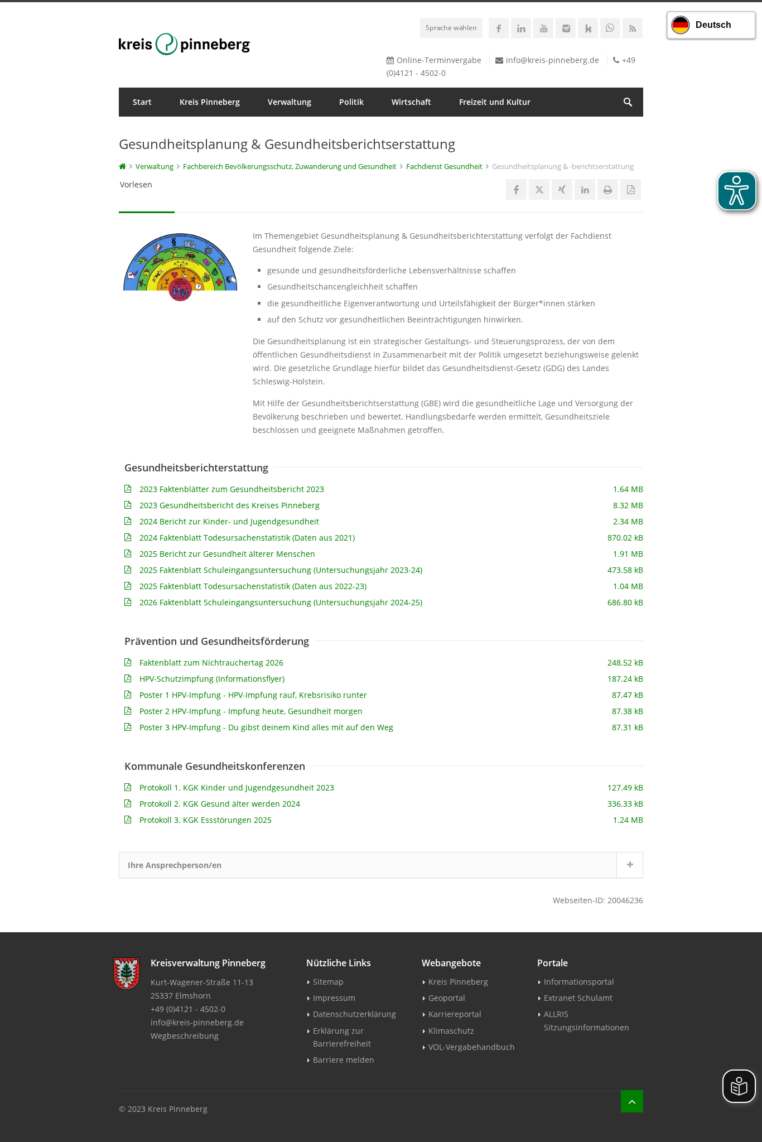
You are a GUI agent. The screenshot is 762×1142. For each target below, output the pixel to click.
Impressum (334, 997)
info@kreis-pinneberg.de (552, 60)
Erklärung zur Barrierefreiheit (342, 1037)
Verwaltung (289, 102)
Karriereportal (454, 1014)
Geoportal (446, 997)
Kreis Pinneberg (210, 102)
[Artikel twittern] (539, 189)
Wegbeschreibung (185, 1035)
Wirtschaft (411, 102)
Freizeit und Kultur (494, 102)
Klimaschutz (451, 1030)
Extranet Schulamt (578, 997)
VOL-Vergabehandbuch (471, 1047)
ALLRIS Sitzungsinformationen (586, 1020)
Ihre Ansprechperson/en (174, 865)
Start (142, 102)
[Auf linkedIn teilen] (585, 189)
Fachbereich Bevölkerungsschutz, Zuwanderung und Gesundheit (290, 166)
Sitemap (328, 981)
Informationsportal (579, 981)
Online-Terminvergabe (439, 60)
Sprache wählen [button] (451, 27)
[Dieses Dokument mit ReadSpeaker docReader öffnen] (630, 189)
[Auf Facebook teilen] (516, 189)
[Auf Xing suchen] (562, 189)
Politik (351, 102)
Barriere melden (343, 1059)
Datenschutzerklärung (354, 1014)
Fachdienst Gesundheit (444, 166)
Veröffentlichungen (169, 131)
